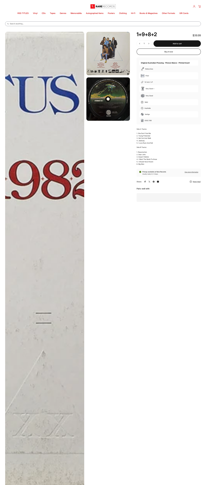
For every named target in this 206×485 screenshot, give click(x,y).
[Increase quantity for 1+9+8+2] (149, 43)
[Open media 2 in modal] (108, 53)
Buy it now (168, 52)
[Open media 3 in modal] (108, 99)
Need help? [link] (197, 182)
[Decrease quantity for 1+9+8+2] (139, 43)
